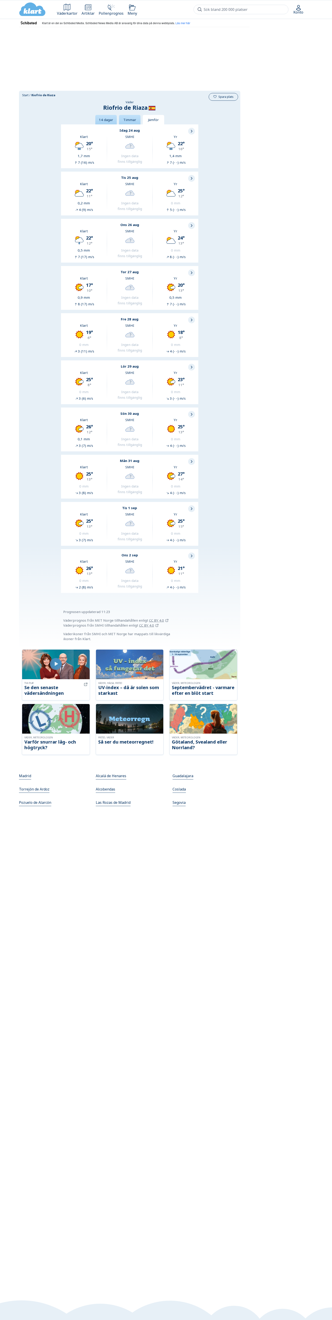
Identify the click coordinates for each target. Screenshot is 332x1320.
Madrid (25, 775)
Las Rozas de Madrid (113, 802)
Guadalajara (183, 775)
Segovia (179, 802)
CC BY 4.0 (156, 620)
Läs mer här (182, 23)
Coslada (179, 789)
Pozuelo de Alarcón (35, 802)
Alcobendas (105, 789)
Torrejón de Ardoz (34, 789)
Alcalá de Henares (111, 775)
